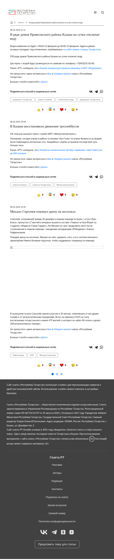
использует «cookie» (56, 385)
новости (21, 22)
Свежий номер (57, 513)
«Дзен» (44, 82)
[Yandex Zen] (71, 532)
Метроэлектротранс (66, 185)
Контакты (57, 489)
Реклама (57, 464)
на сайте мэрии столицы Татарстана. (82, 49)
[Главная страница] (22, 12)
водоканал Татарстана (90, 99)
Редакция (57, 481)
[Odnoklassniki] (63, 532)
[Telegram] (96, 91)
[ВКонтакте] (91, 91)
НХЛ (32, 355)
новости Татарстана (42, 185)
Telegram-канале (62, 74)
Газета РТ (57, 457)
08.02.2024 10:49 (18, 122)
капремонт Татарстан (22, 99)
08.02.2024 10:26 (18, 207)
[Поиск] (102, 12)
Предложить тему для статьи (57, 544)
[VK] (44, 532)
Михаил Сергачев (48, 355)
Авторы (57, 473)
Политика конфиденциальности (57, 521)
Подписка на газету (57, 497)
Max (49, 74)
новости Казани (45, 99)
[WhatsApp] (101, 91)
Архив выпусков (57, 505)
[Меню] (95, 12)
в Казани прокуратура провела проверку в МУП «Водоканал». (70, 68)
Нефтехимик (18, 355)
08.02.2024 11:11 (17, 30)
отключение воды (66, 99)
